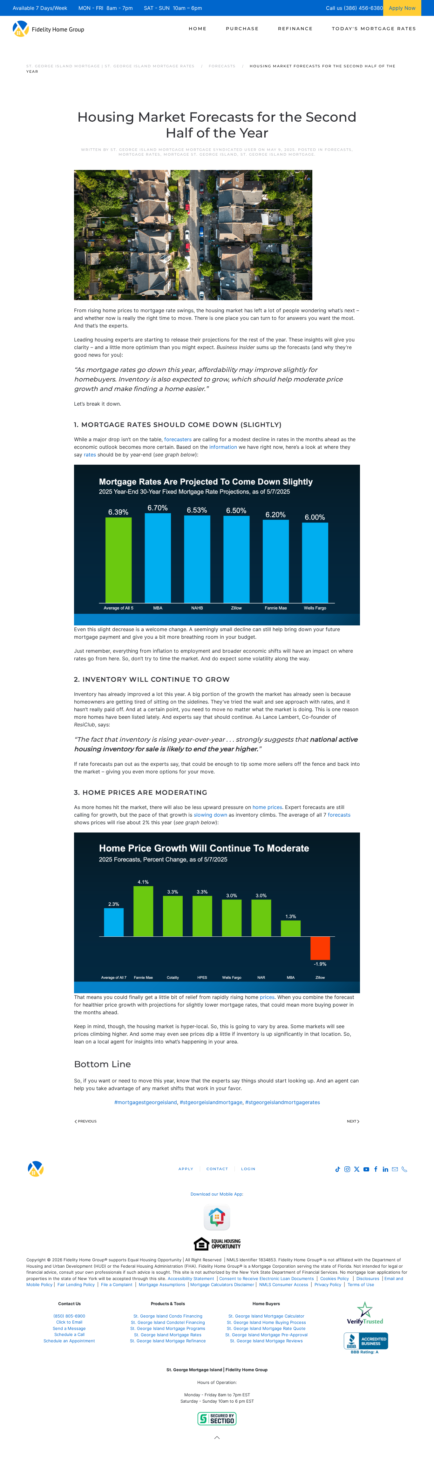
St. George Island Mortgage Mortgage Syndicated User (184, 149)
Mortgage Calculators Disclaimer (222, 1284)
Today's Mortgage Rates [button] (374, 28)
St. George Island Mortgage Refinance (168, 1340)
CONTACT (217, 1169)
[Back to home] (48, 28)
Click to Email (69, 1322)
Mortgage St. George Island (200, 154)
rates (90, 454)
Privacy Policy (328, 1284)
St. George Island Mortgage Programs (167, 1328)
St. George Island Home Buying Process (266, 1322)
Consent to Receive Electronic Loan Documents (266, 1278)
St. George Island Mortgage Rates (167, 1334)
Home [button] (198, 28)
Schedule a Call (69, 1334)
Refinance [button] (295, 28)
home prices (267, 807)
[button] (217, 1437)
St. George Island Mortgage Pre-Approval (266, 1334)
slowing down (210, 815)
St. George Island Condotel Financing (168, 1322)
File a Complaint (117, 1284)
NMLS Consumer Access (283, 1284)
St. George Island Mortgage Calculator (266, 1315)
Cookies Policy (335, 1278)
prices (267, 997)
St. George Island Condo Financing (167, 1315)
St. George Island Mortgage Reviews (266, 1340)
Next (351, 1121)
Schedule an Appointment (69, 1340)
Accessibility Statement (191, 1278)
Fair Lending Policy (76, 1284)
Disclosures (367, 1278)
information (223, 447)
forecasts (339, 815)
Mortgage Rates (139, 154)
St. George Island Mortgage (277, 154)
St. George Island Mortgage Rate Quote (266, 1328)
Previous (87, 1121)
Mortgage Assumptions (162, 1284)
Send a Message (69, 1328)
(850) (69, 1315)
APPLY (186, 1169)
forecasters (178, 439)
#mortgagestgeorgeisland (145, 1102)
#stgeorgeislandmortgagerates (282, 1102)
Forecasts (338, 149)
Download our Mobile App (216, 1194)
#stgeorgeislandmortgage (211, 1102)
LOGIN (248, 1169)
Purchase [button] (242, 28)
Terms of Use (362, 1284)
